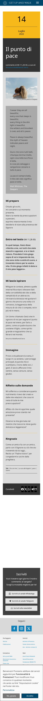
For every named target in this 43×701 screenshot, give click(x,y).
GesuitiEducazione (28, 659)
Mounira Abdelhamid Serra (17, 67)
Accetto (30, 696)
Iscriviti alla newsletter (23, 608)
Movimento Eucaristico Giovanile (9, 659)
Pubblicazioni (7, 644)
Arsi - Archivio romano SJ (30, 647)
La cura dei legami (25, 468)
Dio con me (13, 468)
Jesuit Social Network (29, 656)
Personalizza (8, 690)
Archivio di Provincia (28, 641)
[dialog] (21, 683)
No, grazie (11, 696)
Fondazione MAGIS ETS (29, 662)
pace (33, 468)
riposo (8, 470)
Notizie (5, 641)
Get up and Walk (7, 656)
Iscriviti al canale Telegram (23, 601)
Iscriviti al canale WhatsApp (23, 593)
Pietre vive (6, 663)
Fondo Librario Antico (29, 644)
